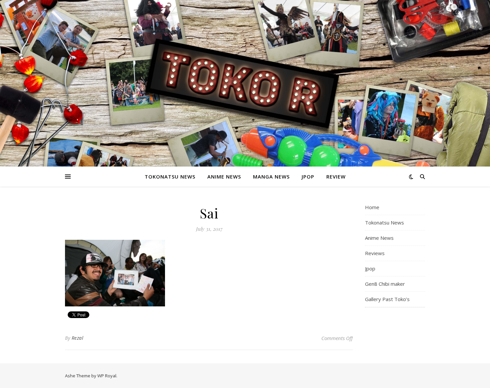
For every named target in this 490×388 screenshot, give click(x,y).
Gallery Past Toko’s (387, 299)
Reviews (375, 253)
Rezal (78, 338)
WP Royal (106, 376)
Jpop (308, 176)
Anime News (224, 176)
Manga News (271, 176)
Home (372, 207)
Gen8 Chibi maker (385, 283)
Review (336, 176)
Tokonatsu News (170, 176)
